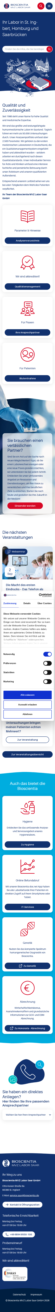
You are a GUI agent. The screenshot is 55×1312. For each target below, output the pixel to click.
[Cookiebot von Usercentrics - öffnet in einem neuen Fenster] (39, 595)
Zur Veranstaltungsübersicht (27, 754)
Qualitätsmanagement (27, 286)
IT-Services (27, 906)
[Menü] (49, 6)
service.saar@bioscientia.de (24, 1195)
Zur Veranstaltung (27, 739)
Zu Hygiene (27, 844)
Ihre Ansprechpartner (27, 332)
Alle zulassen (27, 695)
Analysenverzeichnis (27, 240)
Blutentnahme (27, 378)
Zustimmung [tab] (9, 603)
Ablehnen (28, 714)
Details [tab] (27, 603)
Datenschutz (19, 1294)
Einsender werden (25, 505)
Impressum (36, 1294)
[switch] (47, 663)
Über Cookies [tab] (45, 603)
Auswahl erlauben (27, 704)
